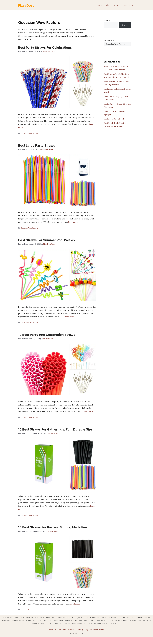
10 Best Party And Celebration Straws (46, 335)
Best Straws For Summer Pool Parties (46, 240)
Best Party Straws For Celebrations (45, 47)
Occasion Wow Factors (29, 133)
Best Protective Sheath (114, 119)
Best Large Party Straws (36, 145)
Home (99, 5)
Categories (109, 40)
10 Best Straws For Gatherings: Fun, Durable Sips (55, 429)
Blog (107, 5)
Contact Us (128, 5)
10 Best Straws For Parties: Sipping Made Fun (52, 527)
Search (107, 20)
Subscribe (71, 630)
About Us (117, 5)
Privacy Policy (83, 630)
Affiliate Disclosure (97, 630)
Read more (73, 222)
